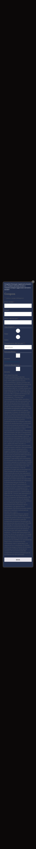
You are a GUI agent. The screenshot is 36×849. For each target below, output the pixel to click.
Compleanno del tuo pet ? (14, 343)
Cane (6, 334)
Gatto (6, 340)
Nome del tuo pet (11, 318)
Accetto (7, 358)
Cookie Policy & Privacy (12, 361)
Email (7, 310)
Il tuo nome (9, 302)
